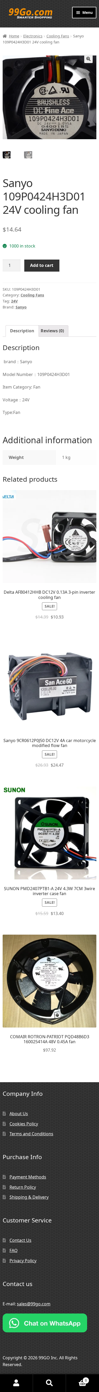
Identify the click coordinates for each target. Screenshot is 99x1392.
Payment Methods (28, 1177)
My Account (16, 1383)
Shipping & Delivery (29, 1197)
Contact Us (20, 1240)
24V (14, 301)
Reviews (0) (52, 331)
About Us (19, 1113)
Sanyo (21, 307)
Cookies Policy (24, 1124)
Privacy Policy (23, 1261)
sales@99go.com (33, 1304)
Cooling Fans (57, 35)
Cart (76, 1378)
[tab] (22, 331)
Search (49, 1383)
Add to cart (41, 265)
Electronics (33, 35)
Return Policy (23, 1187)
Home (14, 35)
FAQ (14, 1250)
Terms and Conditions (31, 1134)
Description (22, 331)
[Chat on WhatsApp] (49, 1323)
